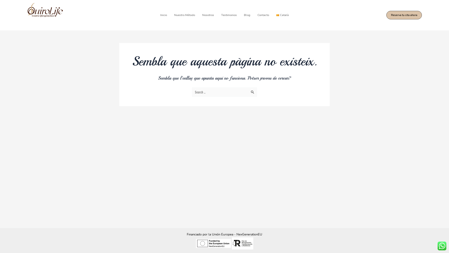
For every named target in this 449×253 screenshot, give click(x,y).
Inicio (163, 15)
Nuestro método (184, 15)
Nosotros (208, 15)
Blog (247, 15)
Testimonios (229, 15)
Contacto (263, 15)
